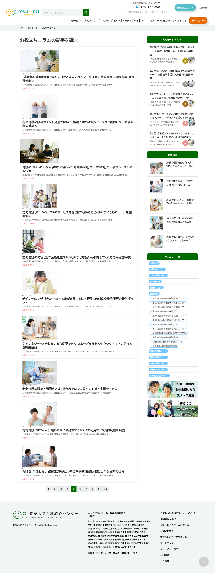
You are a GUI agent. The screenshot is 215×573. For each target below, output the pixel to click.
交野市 (91, 539)
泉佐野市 (92, 546)
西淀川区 (92, 528)
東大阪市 (98, 539)
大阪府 (91, 516)
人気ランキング (92, 20)
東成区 (127, 521)
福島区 (135, 525)
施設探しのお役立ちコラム (173, 536)
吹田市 (142, 532)
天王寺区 (146, 521)
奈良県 (107, 552)
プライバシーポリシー (171, 548)
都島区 (110, 521)
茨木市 (97, 536)
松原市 (105, 539)
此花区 (141, 525)
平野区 (113, 525)
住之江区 (119, 528)
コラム (144, 20)
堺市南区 (145, 528)
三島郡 (124, 546)
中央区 (139, 521)
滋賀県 (116, 552)
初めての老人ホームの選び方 (174, 524)
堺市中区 (108, 532)
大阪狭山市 (103, 543)
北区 (90, 521)
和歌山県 (125, 552)
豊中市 (123, 532)
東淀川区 (102, 521)
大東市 (137, 536)
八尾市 (111, 539)
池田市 (136, 532)
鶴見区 (133, 521)
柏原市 (118, 539)
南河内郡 (131, 546)
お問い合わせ (198, 20)
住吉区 (111, 528)
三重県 (134, 552)
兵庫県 (91, 552)
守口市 (110, 536)
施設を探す (76, 20)
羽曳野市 (125, 539)
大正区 (124, 525)
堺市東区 (116, 532)
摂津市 (91, 536)
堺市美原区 (128, 528)
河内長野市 (92, 543)
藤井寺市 (133, 539)
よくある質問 (179, 20)
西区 (119, 525)
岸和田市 (139, 543)
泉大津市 (131, 543)
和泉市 (123, 543)
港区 (129, 525)
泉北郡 (111, 546)
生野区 (91, 525)
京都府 (99, 552)
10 (105, 488)
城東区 (120, 521)
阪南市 (99, 546)
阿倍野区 (98, 525)
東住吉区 (106, 525)
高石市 (117, 543)
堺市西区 (100, 532)
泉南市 (111, 543)
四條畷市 (144, 536)
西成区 (105, 528)
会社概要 (164, 560)
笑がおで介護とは (111, 20)
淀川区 (95, 521)
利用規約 (164, 555)
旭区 (115, 521)
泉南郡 (118, 546)
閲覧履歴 (203, 7)
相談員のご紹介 (130, 20)
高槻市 (103, 536)
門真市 (116, 536)
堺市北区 (92, 532)
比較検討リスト (185, 7)
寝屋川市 (123, 536)
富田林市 (141, 539)
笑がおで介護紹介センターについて (178, 512)
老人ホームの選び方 (160, 20)
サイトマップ (167, 542)
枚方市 (130, 536)
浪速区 (99, 528)
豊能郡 (105, 546)
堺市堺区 (137, 528)
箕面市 (130, 532)
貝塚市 (146, 543)
